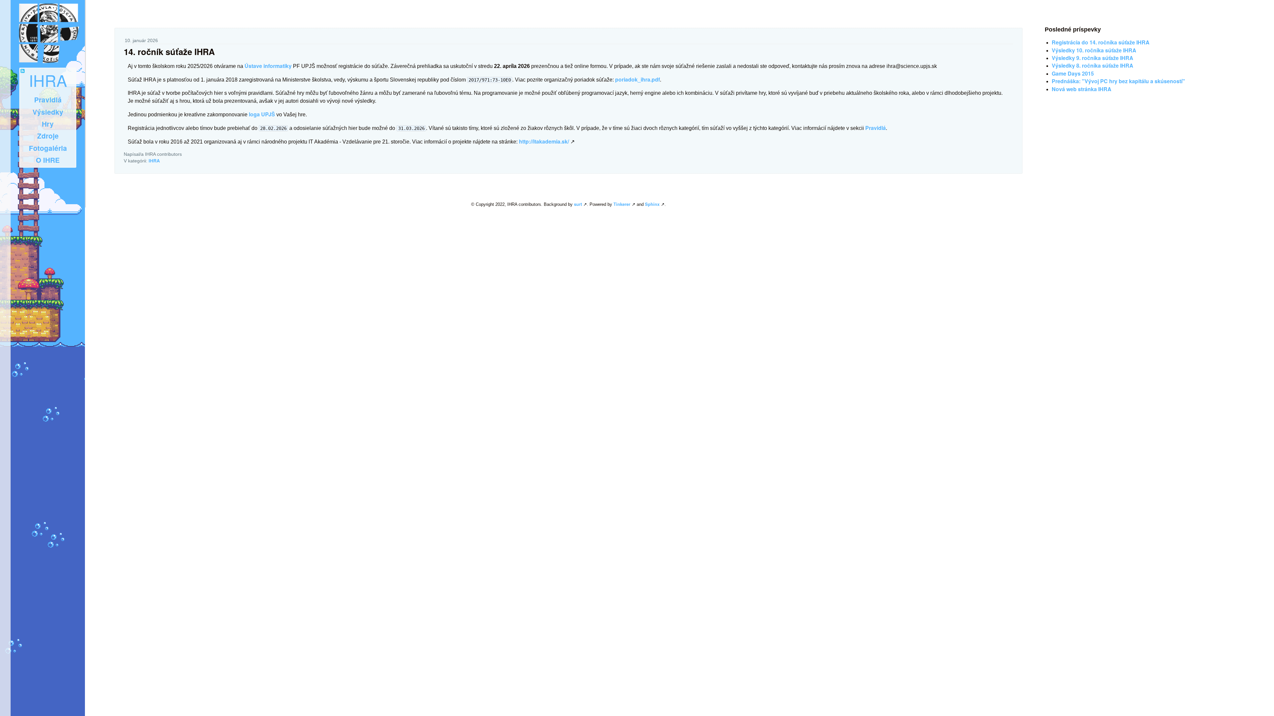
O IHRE (48, 160)
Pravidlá (48, 99)
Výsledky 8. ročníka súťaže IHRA (1092, 65)
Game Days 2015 (1073, 73)
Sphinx (652, 204)
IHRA (48, 80)
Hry (48, 124)
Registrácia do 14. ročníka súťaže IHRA (1101, 42)
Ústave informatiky (268, 66)
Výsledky (48, 112)
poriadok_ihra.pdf (637, 79)
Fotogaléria (48, 148)
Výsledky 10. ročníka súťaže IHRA (1094, 50)
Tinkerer (621, 204)
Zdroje (48, 136)
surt (578, 204)
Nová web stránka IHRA (1081, 89)
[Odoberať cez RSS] (23, 71)
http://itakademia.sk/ (544, 141)
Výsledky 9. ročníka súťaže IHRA (1092, 58)
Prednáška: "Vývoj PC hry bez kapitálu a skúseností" (1118, 81)
